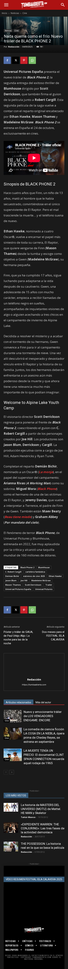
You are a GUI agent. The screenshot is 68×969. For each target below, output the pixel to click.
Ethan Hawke (55, 576)
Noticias (15, 13)
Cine (24, 13)
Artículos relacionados (18, 702)
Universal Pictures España (18, 589)
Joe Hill (23, 580)
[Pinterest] (24, 60)
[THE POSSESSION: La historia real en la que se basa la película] (11, 846)
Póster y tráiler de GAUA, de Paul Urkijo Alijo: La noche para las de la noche (18, 637)
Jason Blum (11, 580)
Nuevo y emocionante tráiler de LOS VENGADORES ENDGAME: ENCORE (43, 716)
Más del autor (43, 702)
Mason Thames (13, 584)
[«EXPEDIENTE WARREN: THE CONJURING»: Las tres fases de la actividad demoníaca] (11, 827)
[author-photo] (34, 674)
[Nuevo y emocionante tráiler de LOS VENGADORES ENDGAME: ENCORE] (13, 716)
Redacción (13, 46)
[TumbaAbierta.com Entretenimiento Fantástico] (34, 930)
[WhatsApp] (32, 60)
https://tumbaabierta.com (34, 684)
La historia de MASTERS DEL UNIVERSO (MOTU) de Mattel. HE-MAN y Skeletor (41, 809)
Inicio (4, 13)
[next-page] (11, 772)
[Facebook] (7, 60)
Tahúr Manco (28, 817)
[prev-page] (6, 772)
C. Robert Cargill (13, 571)
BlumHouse (44, 567)
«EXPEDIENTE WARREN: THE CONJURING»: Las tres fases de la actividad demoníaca (42, 828)
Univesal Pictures (43, 589)
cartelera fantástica (35, 571)
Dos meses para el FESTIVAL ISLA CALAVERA (53, 635)
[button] (6, 5)
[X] (15, 60)
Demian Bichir (12, 576)
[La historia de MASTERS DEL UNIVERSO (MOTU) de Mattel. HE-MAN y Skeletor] (11, 807)
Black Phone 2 (27, 567)
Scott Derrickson (33, 584)
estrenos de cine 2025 (34, 576)
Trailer (48, 584)
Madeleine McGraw (41, 580)
